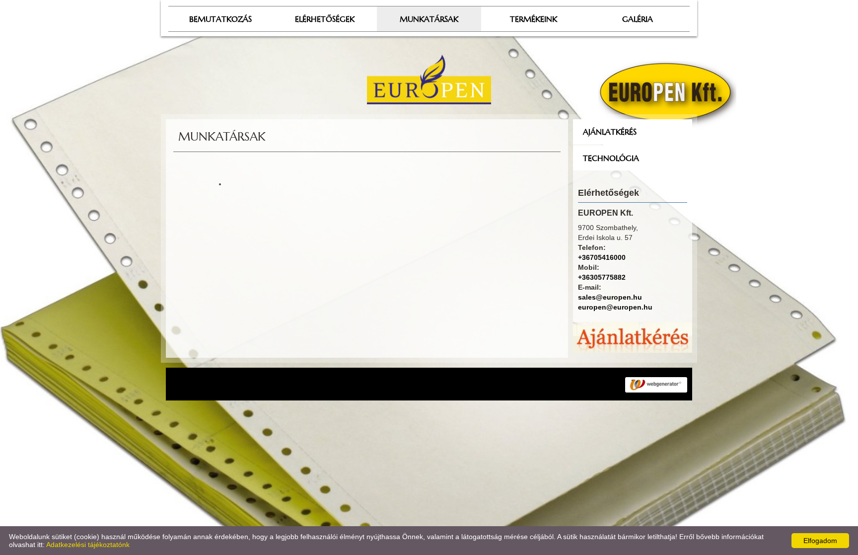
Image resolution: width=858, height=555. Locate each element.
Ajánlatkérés (610, 132)
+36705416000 (602, 257)
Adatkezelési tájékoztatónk (88, 545)
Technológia (611, 158)
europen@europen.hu (615, 307)
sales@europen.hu (610, 297)
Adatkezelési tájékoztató (302, 384)
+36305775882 (602, 277)
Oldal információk (377, 384)
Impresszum (433, 384)
